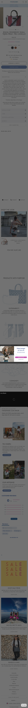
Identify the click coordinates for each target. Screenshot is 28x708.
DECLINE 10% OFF (21, 359)
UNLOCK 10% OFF (21, 357)
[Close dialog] (27, 346)
